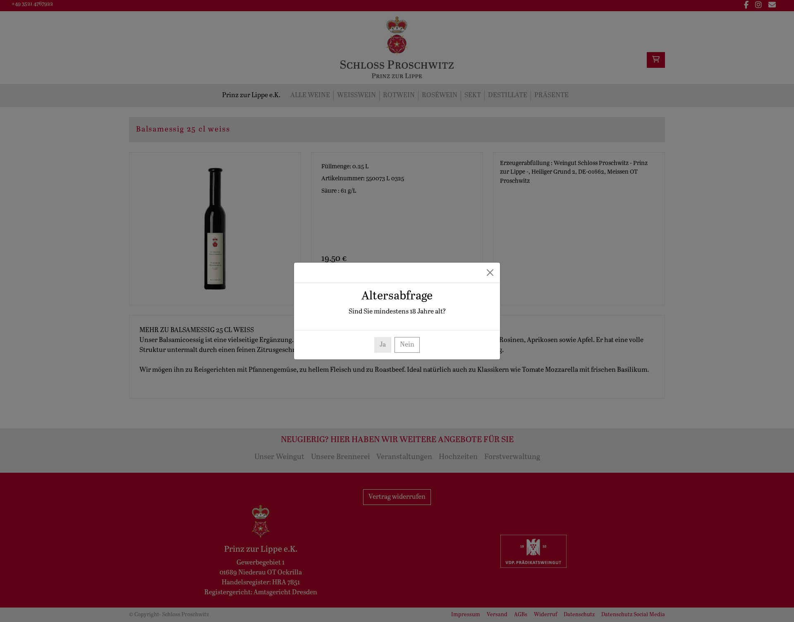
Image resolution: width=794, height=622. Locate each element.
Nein (407, 344)
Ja (383, 344)
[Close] (490, 272)
